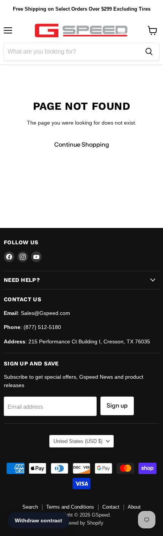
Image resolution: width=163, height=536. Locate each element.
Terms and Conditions (70, 507)
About (134, 507)
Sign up (117, 405)
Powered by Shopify (81, 523)
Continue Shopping (81, 144)
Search (30, 507)
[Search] (149, 51)
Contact (110, 507)
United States (77, 441)
